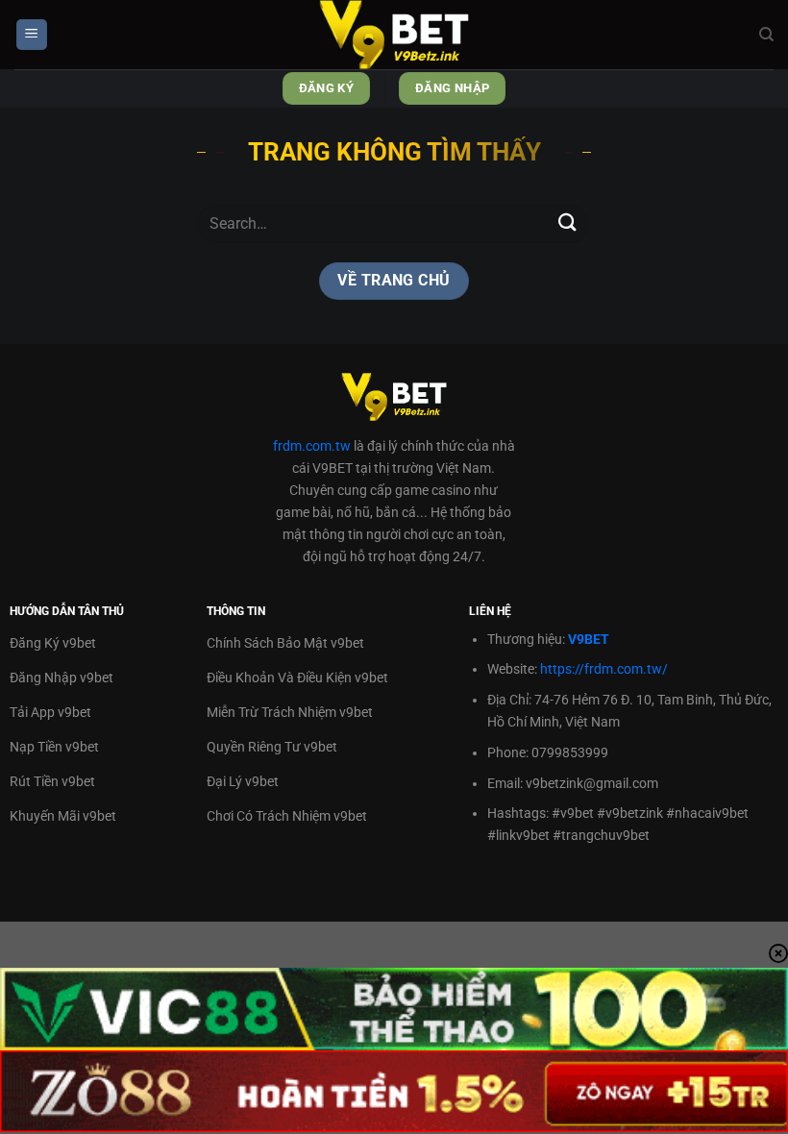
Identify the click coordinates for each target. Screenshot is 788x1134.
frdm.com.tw (312, 446)
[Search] (766, 34)
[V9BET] (394, 34)
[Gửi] (568, 223)
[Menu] (31, 35)
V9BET (588, 639)
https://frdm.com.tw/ (604, 669)
